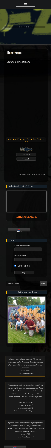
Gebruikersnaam (22, 245)
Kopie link (26, 154)
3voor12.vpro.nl (27, 373)
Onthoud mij (23, 265)
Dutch (19, 231)
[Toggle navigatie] (25, 4)
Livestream (14, 53)
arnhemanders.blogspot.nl (27, 411)
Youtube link (26, 159)
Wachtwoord (20, 255)
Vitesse (42, 174)
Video (34, 174)
